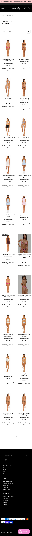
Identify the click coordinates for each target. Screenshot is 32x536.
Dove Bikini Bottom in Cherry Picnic (24, 296)
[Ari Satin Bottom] (24, 48)
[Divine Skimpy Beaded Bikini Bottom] (8, 284)
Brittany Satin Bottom (24, 138)
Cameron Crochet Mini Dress (8, 176)
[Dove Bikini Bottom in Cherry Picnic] (24, 284)
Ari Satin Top (8, 98)
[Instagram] (6, 460)
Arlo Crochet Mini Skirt (8, 138)
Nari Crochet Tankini (8, 374)
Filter (10, 31)
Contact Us (6, 473)
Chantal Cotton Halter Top (24, 176)
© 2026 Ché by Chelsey (7, 532)
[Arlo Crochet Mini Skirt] (8, 126)
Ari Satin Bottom (24, 59)
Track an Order (6, 467)
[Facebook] (3, 460)
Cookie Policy (6, 485)
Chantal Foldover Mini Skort (8, 215)
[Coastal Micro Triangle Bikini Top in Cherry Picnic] (24, 243)
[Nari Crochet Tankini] (8, 363)
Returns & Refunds (7, 481)
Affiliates (5, 502)
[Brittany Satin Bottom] (24, 126)
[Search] (25, 8)
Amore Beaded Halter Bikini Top (8, 59)
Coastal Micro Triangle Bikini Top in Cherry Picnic (24, 256)
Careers (5, 504)
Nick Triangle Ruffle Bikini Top (24, 374)
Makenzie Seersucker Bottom (24, 335)
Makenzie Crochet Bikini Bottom (8, 335)
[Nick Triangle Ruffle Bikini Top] (24, 363)
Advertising (5, 500)
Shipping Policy (6, 489)
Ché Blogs (5, 498)
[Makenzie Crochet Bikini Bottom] (8, 323)
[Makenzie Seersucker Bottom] (24, 323)
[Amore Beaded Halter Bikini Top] (8, 48)
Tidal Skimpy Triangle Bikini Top (24, 414)
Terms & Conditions (8, 483)
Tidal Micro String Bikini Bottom (8, 414)
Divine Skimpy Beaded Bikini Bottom (8, 296)
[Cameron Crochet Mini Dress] (8, 164)
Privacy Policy (6, 487)
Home (3, 15)
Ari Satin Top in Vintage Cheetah (24, 99)
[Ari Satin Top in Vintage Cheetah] (24, 87)
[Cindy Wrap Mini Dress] (24, 204)
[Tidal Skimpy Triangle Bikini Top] (24, 402)
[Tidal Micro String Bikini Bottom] (8, 402)
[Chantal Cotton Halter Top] (24, 164)
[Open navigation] (2, 8)
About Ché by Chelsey (8, 496)
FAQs (4, 471)
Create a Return (7, 469)
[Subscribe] (26, 455)
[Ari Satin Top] (8, 87)
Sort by (4, 31)
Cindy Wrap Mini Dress (24, 215)
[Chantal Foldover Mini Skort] (8, 204)
